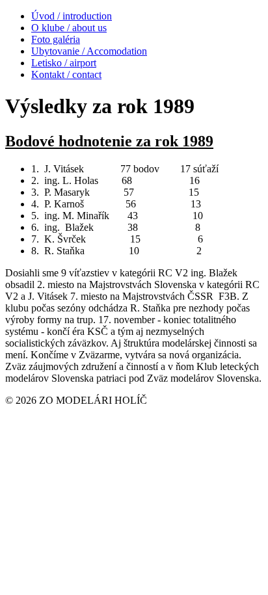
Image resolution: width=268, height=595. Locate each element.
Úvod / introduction (71, 15)
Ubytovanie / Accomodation (89, 51)
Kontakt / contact (66, 74)
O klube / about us (69, 27)
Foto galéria (55, 39)
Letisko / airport (63, 62)
